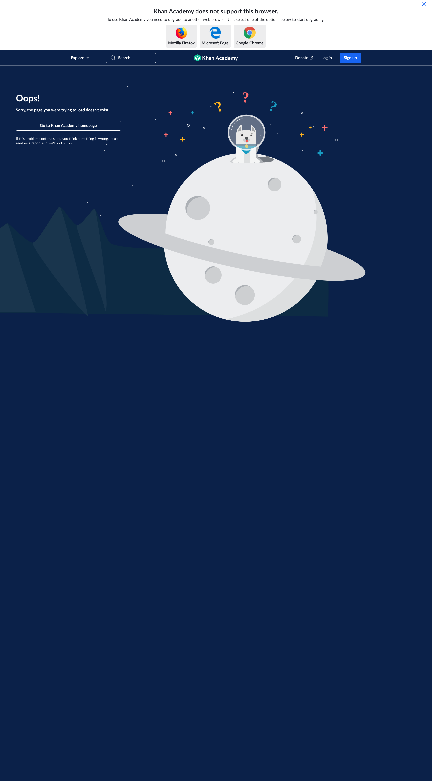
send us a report (28, 143)
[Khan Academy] (216, 57)
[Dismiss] (424, 4)
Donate (301, 58)
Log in (327, 58)
